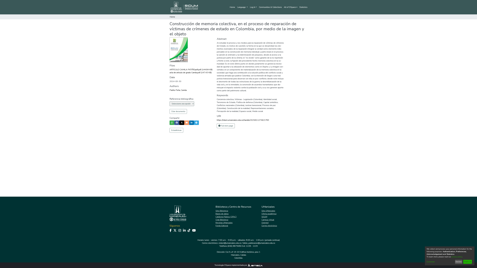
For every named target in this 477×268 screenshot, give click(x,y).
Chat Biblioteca (222, 219)
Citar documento (178, 111)
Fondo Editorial (222, 225)
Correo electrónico (269, 225)
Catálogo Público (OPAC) (226, 217)
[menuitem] (290, 7)
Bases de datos (222, 214)
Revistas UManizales (224, 222)
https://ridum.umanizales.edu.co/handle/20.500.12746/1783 (243, 120)
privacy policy (457, 257)
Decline (459, 262)
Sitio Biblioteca (222, 211)
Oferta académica (268, 214)
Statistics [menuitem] (303, 7)
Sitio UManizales (268, 211)
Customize (431, 262)
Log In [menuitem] (252, 7)
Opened (264, 222)
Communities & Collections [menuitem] (270, 7)
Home (232, 7)
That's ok (467, 262)
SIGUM (264, 217)
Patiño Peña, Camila (178, 90)
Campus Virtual (267, 219)
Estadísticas (176, 130)
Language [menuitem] (241, 7)
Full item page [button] (226, 125)
